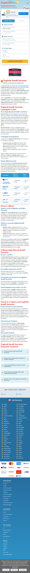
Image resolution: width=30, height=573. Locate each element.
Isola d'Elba (6, 446)
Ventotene (20, 458)
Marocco (20, 425)
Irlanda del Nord (7, 442)
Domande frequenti (7, 496)
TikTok (4, 550)
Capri (5, 408)
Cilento (5, 412)
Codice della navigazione (8, 502)
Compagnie (5, 492)
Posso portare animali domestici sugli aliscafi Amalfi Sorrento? (14, 373)
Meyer (4, 534)
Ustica (19, 456)
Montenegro (21, 427)
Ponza (19, 438)
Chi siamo (5, 483)
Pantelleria (20, 435)
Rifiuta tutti (14, 569)
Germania (6, 431)
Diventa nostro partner (7, 514)
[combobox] (15, 29)
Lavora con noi (6, 518)
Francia (5, 429)
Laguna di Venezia (22, 417)
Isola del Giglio (7, 448)
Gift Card (5, 520)
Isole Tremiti (21, 412)
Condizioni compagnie (7, 494)
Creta (5, 417)
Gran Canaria (7, 435)
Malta (19, 423)
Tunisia (20, 454)
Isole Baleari (6, 456)
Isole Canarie (7, 458)
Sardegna (20, 442)
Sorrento (20, 394)
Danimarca (6, 421)
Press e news (5, 552)
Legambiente (5, 532)
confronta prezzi (15, 61)
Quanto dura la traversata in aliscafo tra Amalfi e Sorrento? (14, 359)
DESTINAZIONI (17, 400)
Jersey (19, 414)
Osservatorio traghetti (7, 554)
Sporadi (20, 448)
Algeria (5, 406)
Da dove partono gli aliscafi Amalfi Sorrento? (13, 352)
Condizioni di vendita (7, 490)
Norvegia (20, 431)
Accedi (4, 512)
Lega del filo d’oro (6, 536)
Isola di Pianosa (7, 452)
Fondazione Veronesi (7, 530)
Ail (3, 528)
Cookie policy (5, 500)
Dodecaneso (6, 423)
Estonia (5, 425)
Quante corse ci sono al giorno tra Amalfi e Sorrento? (15, 379)
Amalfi (4, 394)
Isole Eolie (20, 408)
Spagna (20, 446)
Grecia (5, 437)
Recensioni (5, 543)
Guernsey (6, 438)
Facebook (5, 546)
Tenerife (20, 452)
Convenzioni (5, 516)
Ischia (5, 444)
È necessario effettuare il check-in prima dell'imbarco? (14, 366)
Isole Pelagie (21, 410)
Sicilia (19, 444)
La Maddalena (21, 415)
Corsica (5, 414)
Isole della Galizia (22, 404)
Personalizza (23, 569)
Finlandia (6, 427)
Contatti (4, 485)
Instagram (5, 548)
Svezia (19, 450)
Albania (5, 404)
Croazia (5, 419)
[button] (15, 13)
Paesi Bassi (21, 433)
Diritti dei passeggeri (7, 504)
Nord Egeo (20, 429)
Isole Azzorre (7, 454)
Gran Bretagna (7, 433)
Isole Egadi (21, 406)
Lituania (20, 421)
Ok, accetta (6, 569)
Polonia (20, 437)
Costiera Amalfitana (23, 85)
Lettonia (20, 419)
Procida (20, 440)
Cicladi (5, 410)
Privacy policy (6, 498)
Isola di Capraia (7, 450)
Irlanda (5, 440)
